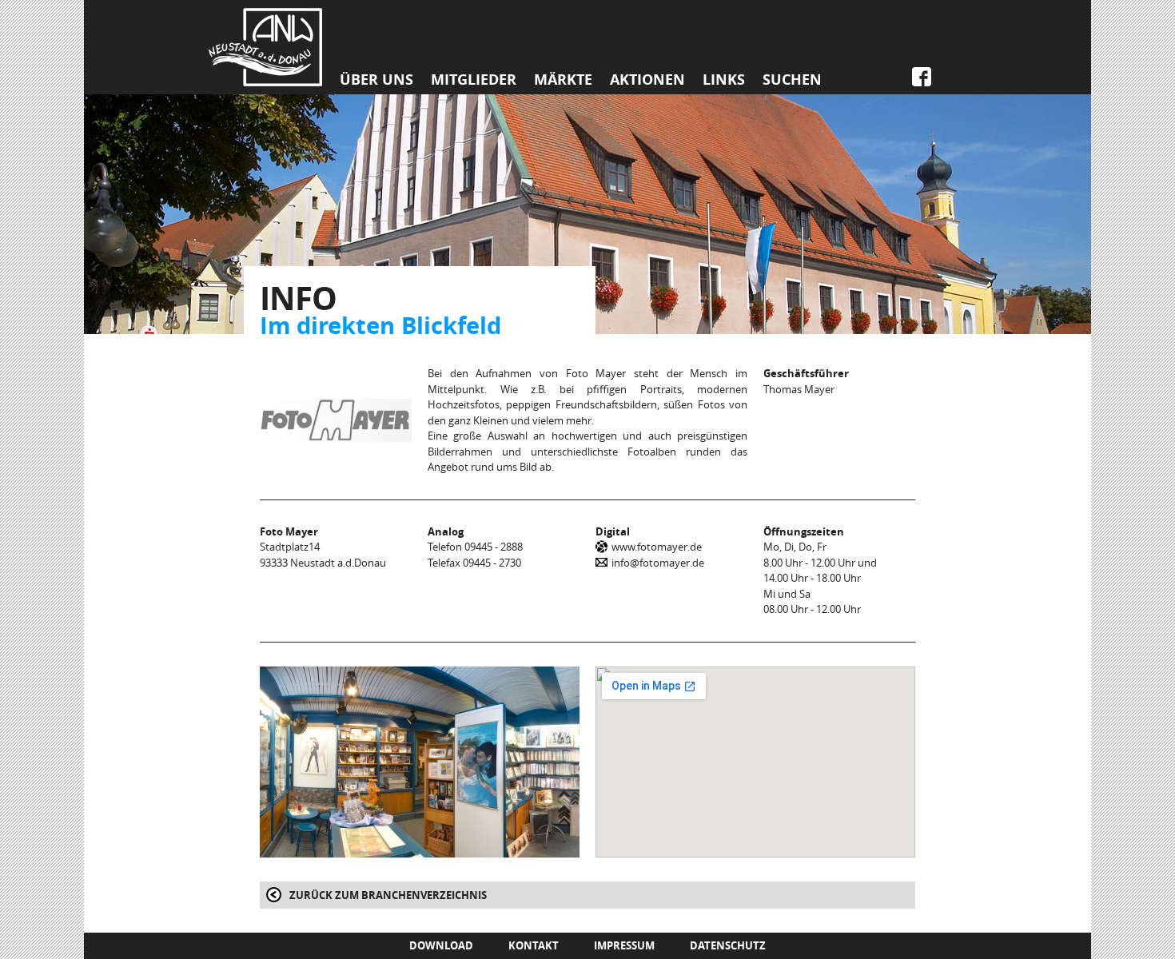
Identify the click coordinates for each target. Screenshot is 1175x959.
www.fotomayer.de (656, 546)
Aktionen (647, 80)
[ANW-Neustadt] (265, 47)
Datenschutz (728, 945)
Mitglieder (473, 80)
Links (724, 80)
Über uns (376, 80)
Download (441, 945)
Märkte (563, 80)
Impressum (624, 945)
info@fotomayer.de (657, 562)
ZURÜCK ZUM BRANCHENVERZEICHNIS (388, 895)
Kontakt (533, 945)
